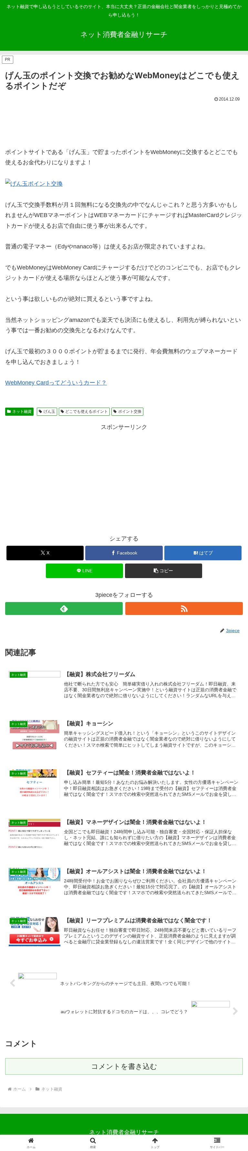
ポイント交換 (129, 411)
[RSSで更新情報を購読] (184, 608)
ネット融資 (22, 411)
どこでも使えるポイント (86, 411)
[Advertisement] (124, 121)
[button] (163, 571)
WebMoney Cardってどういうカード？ (56, 382)
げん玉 (49, 411)
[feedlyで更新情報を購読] (64, 608)
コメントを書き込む (124, 1066)
